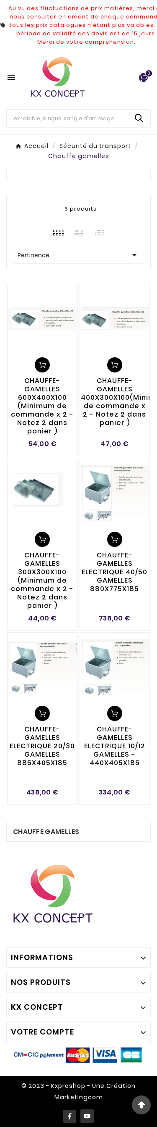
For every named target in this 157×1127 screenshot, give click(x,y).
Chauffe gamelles (46, 832)
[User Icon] (128, 77)
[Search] (139, 118)
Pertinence (78, 255)
